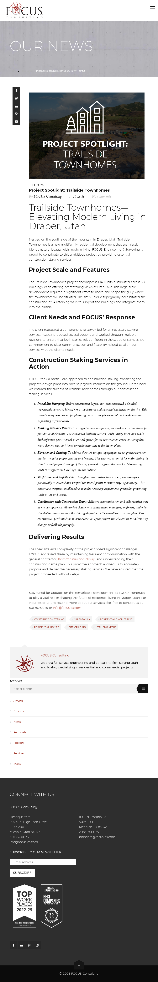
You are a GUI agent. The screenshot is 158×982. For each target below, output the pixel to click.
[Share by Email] (16, 121)
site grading (77, 627)
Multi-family (82, 619)
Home (13, 71)
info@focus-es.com (67, 608)
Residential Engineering (116, 619)
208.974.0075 (89, 832)
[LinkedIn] (21, 945)
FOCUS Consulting (48, 196)
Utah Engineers (106, 627)
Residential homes (46, 627)
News (17, 721)
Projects (26, 71)
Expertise (19, 711)
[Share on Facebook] (16, 90)
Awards (18, 700)
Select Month (23, 689)
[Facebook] (13, 945)
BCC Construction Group (76, 559)
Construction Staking (49, 619)
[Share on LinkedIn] (16, 106)
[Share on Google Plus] (16, 114)
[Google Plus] (29, 945)
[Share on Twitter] (16, 98)
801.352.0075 (19, 837)
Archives (16, 681)
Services (18, 753)
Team (17, 764)
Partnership (20, 732)
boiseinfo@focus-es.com (97, 837)
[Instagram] (37, 945)
